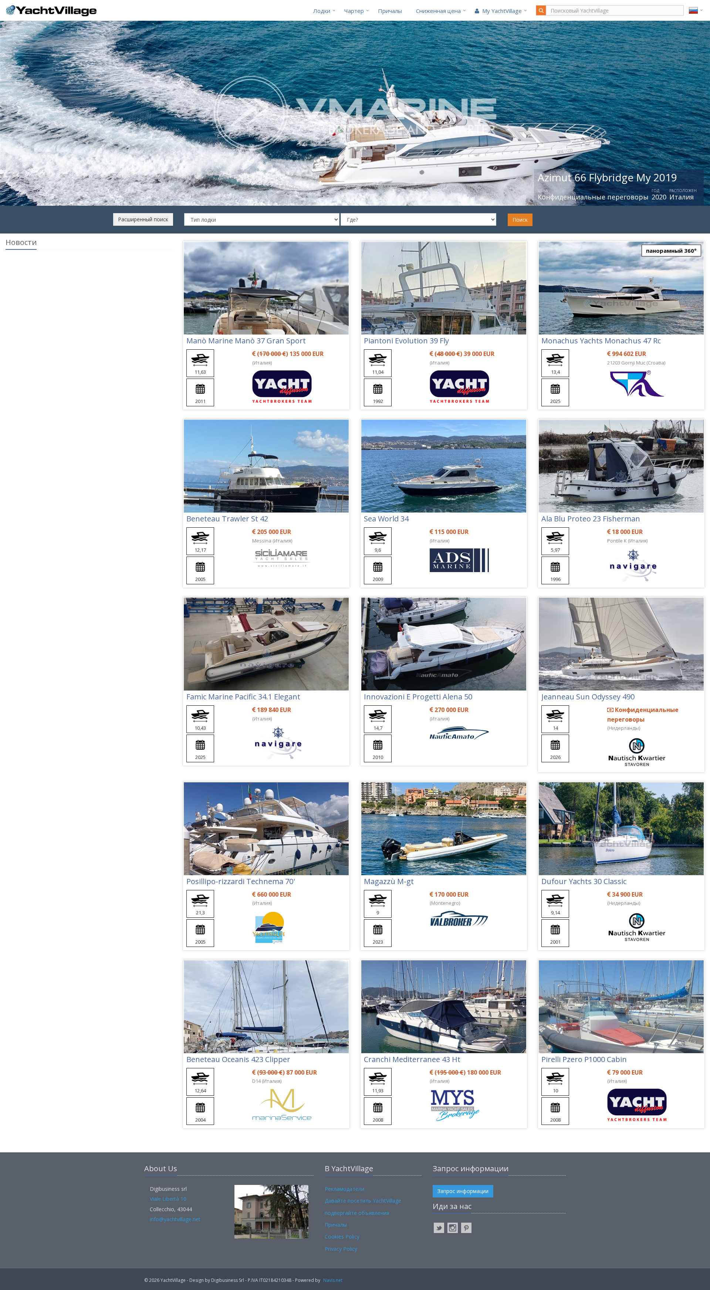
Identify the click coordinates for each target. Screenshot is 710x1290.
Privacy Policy (341, 1248)
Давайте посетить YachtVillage (363, 1200)
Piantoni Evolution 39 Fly (406, 341)
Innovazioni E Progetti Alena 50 (418, 697)
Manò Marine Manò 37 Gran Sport (246, 341)
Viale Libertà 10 (168, 1198)
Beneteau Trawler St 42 (227, 519)
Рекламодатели (344, 1188)
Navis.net (332, 1280)
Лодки (321, 10)
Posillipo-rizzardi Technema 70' (240, 881)
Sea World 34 (386, 519)
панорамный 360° (671, 250)
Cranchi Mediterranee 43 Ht (412, 1059)
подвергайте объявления (357, 1212)
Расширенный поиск (143, 219)
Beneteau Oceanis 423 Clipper (238, 1059)
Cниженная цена (438, 10)
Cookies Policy (342, 1236)
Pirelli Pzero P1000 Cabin (584, 1059)
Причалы (390, 10)
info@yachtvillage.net (175, 1219)
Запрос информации (462, 1191)
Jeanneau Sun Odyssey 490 (588, 697)
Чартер (354, 10)
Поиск (520, 219)
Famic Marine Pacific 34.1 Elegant (243, 697)
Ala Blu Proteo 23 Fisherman (590, 519)
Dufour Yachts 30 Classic (583, 881)
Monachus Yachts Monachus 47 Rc (601, 341)
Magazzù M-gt (389, 881)
